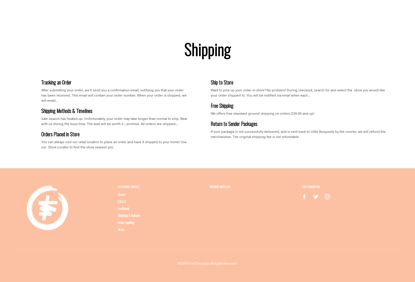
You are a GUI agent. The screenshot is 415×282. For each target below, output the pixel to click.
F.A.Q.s (122, 201)
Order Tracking (126, 222)
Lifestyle (185, 12)
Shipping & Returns (129, 215)
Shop (170, 12)
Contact (260, 12)
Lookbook (228, 12)
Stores (245, 12)
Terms (121, 229)
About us (155, 12)
